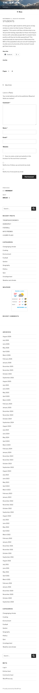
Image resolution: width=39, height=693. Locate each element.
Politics (8, 85)
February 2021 (7, 583)
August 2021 (7, 561)
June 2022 (6, 523)
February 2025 (7, 404)
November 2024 (8, 415)
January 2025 (7, 407)
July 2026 (6, 340)
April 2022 (6, 531)
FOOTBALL (6, 228)
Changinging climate (9, 247)
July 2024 (6, 430)
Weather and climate (9, 280)
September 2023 (8, 467)
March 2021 (6, 579)
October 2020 (7, 598)
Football (5, 258)
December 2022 (8, 501)
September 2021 (8, 557)
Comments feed (8, 675)
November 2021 (8, 549)
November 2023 (8, 460)
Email (5, 137)
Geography (6, 265)
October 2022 (7, 508)
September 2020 (8, 602)
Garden (5, 261)
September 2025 (8, 377)
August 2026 (7, 336)
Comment (6, 103)
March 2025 (7, 400)
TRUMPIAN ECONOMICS (11, 220)
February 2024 (7, 449)
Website (5, 147)
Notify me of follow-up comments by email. (16, 165)
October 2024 (7, 419)
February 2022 (7, 538)
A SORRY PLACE (8, 235)
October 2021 (7, 553)
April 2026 (6, 351)
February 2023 (7, 493)
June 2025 (6, 389)
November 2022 (8, 505)
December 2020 (8, 591)
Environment (7, 254)
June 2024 (6, 434)
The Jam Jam (11, 2)
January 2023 (7, 497)
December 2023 (8, 456)
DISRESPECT (7, 224)
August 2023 (7, 471)
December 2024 (8, 411)
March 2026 (7, 355)
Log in (5, 667)
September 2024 (8, 422)
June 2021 (6, 568)
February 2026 (7, 359)
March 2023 (7, 490)
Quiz (4, 273)
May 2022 (6, 527)
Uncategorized (7, 276)
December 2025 (8, 366)
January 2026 (7, 363)
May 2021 (6, 572)
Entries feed (7, 671)
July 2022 (6, 520)
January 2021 (7, 587)
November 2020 (8, 594)
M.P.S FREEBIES (8, 231)
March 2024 (7, 445)
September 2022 (8, 512)
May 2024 (6, 437)
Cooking (5, 250)
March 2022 (6, 534)
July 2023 (6, 475)
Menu (20, 12)
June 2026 (6, 344)
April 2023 (6, 486)
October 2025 (7, 374)
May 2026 (6, 348)
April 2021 (6, 576)
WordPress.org (7, 678)
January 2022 (7, 542)
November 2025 (8, 370)
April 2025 (6, 396)
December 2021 (8, 546)
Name (5, 128)
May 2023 (6, 482)
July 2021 (6, 564)
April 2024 (6, 441)
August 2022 (7, 516)
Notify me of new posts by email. (13, 172)
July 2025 (6, 385)
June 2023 (6, 478)
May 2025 (6, 392)
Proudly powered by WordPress (12, 688)
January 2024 (7, 452)
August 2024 (7, 426)
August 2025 (7, 381)
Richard (22, 18)
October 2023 (7, 463)
